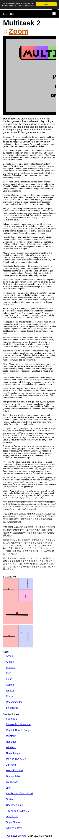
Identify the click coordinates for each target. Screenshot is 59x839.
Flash (9, 679)
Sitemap (21, 835)
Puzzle (9, 696)
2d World (11, 764)
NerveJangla (13, 753)
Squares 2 (11, 718)
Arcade (10, 661)
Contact (11, 835)
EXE (8, 673)
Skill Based (12, 708)
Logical (10, 690)
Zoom (18, 31)
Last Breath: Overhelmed (19, 793)
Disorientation (13, 776)
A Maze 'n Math (14, 828)
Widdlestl (11, 747)
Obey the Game (14, 805)
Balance (10, 667)
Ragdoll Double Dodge (18, 730)
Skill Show (12, 782)
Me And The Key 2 (16, 759)
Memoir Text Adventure (18, 724)
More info (30, 6)
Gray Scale (12, 816)
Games (8, 14)
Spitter (9, 799)
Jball (8, 787)
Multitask (11, 736)
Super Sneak (13, 822)
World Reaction (14, 770)
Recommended (14, 702)
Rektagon (11, 741)
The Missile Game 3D (17, 810)
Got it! (46, 4)
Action (9, 656)
